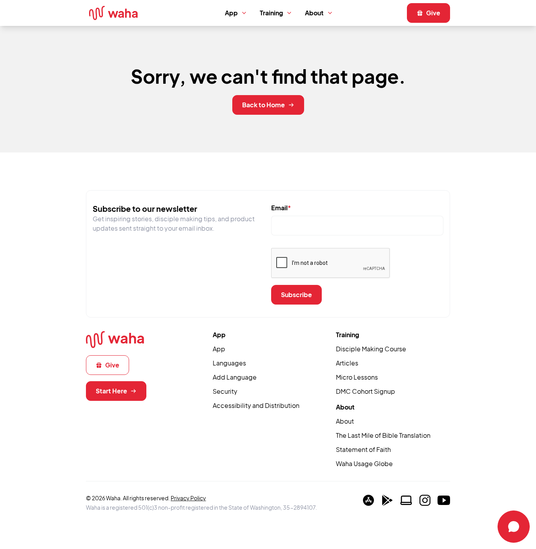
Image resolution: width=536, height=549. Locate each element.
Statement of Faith (363, 449)
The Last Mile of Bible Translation (383, 435)
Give (433, 13)
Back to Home (263, 105)
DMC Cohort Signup (365, 391)
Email (281, 208)
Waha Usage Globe (364, 463)
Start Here (111, 391)
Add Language (235, 377)
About (314, 13)
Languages (229, 363)
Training (271, 13)
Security (225, 391)
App (231, 13)
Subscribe (296, 294)
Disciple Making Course (371, 349)
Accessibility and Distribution (256, 405)
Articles (347, 363)
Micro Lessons (357, 377)
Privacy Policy (188, 497)
